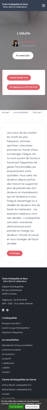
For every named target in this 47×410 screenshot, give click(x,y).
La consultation (21, 112)
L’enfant (6, 372)
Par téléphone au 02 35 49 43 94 (23, 87)
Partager (16, 253)
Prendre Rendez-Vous (19, 77)
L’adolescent (8, 363)
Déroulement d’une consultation (17, 345)
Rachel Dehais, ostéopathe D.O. (17, 389)
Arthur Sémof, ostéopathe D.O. (17, 385)
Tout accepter (16, 407)
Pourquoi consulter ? (11, 323)
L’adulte (6, 367)
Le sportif (6, 358)
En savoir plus (23, 55)
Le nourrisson (8, 354)
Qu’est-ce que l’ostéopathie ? (16, 328)
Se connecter (8, 398)
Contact (6, 394)
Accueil (5, 112)
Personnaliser (32, 407)
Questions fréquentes (12, 332)
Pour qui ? (37, 112)
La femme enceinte (11, 349)
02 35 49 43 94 (20, 300)
